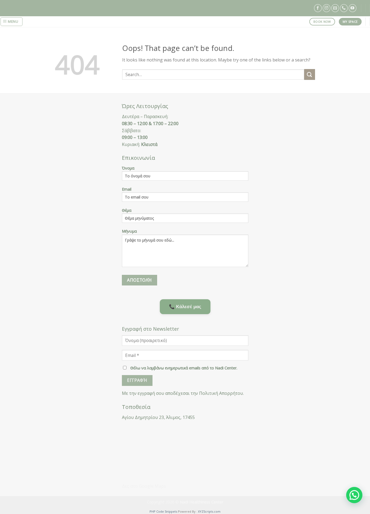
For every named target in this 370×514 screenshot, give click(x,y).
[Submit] (309, 74)
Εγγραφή (137, 380)
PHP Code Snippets (163, 511)
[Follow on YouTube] (352, 8)
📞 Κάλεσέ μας (185, 306)
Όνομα (128, 168)
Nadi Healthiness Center (201, 502)
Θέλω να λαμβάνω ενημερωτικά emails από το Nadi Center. (183, 367)
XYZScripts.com (209, 511)
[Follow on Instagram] (326, 8)
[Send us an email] (335, 8)
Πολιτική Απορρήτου (221, 393)
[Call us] (344, 8)
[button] (354, 495)
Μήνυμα (129, 231)
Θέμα (126, 210)
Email (126, 189)
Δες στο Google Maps (144, 486)
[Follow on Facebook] (318, 8)
